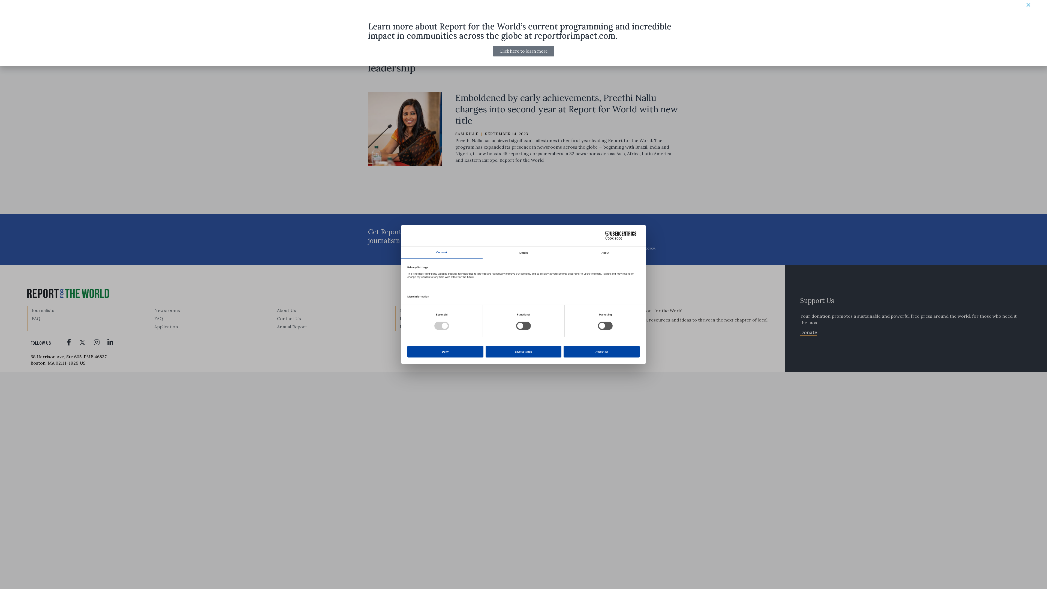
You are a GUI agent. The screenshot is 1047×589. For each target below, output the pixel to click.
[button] (1028, 5)
